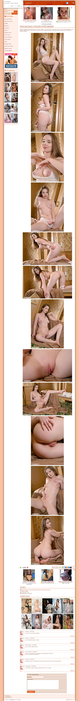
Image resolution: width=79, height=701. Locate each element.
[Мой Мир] (69, 567)
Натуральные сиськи (46, 589)
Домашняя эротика (8, 21)
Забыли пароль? (8, 13)
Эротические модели (9, 46)
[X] (71, 567)
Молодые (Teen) (8, 43)
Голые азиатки (7, 39)
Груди (6, 41)
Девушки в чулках (8, 48)
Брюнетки (7, 25)
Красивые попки (8, 32)
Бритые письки (38, 589)
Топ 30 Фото (28, 3)
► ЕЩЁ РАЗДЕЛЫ (8, 50)
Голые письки (7, 34)
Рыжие (6, 30)
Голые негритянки (8, 37)
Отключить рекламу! (46, 24)
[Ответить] (72, 642)
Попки (27, 589)
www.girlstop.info (8, 697)
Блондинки (7, 28)
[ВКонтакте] (65, 567)
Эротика (12, 699)
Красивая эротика (8, 18)
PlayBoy (6, 23)
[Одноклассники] (67, 567)
